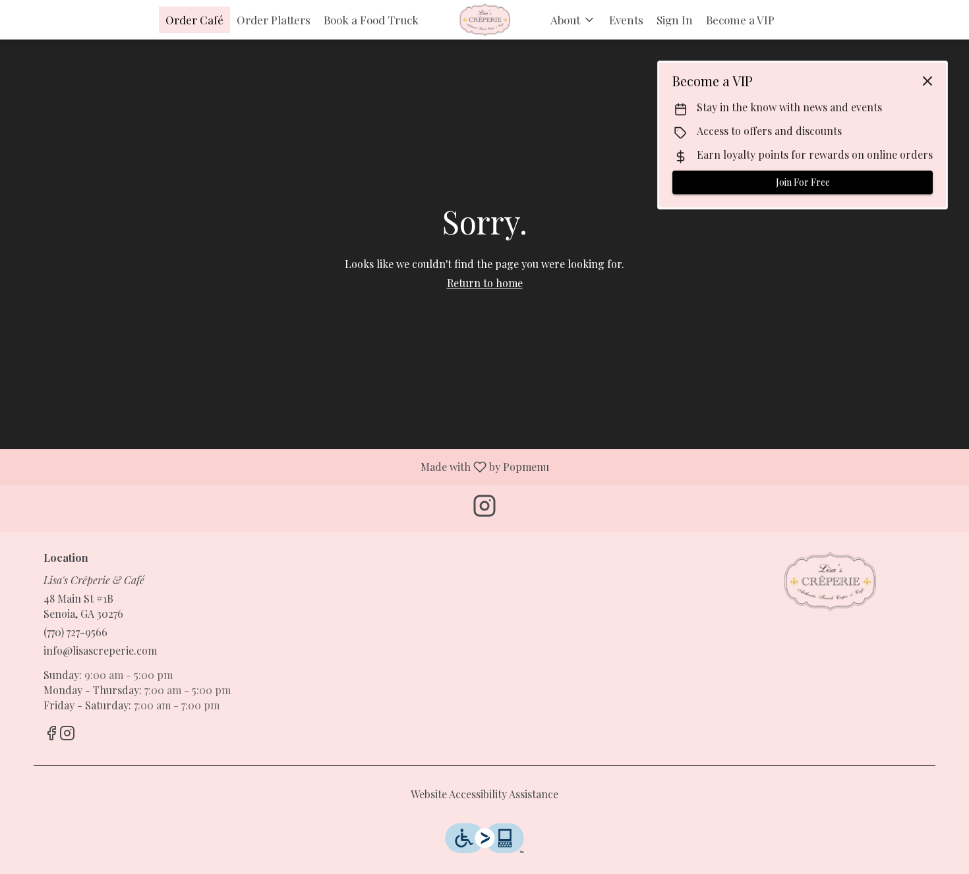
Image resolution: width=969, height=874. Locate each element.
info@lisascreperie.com (100, 650)
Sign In (675, 20)
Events (626, 20)
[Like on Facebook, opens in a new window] (51, 734)
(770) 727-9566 (75, 632)
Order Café (194, 20)
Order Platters (273, 20)
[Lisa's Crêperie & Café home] (484, 19)
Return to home (485, 283)
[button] (573, 20)
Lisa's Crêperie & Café (830, 581)
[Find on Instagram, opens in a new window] (484, 508)
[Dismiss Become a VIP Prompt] (927, 81)
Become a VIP (740, 20)
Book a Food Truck (371, 20)
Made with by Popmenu (279, 466)
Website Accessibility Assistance (484, 794)
